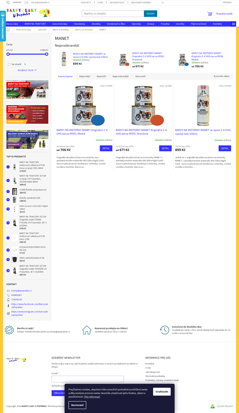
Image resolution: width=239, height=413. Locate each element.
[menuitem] (12, 24)
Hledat (151, 13)
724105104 (16, 299)
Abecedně (140, 76)
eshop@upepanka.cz (21, 290)
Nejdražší (101, 76)
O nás (100, 2)
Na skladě (19, 64)
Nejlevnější (84, 76)
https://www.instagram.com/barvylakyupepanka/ (29, 313)
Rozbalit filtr (25, 70)
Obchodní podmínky (141, 2)
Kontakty (86, 2)
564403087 (16, 295)
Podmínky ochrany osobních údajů (162, 380)
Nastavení (77, 405)
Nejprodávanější (121, 76)
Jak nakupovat (117, 2)
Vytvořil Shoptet (225, 406)
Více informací (92, 397)
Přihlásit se (61, 393)
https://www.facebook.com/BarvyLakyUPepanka (29, 306)
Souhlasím (162, 391)
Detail (106, 148)
